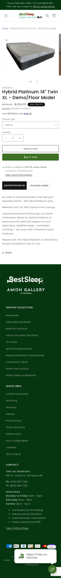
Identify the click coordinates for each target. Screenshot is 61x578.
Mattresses (12, 315)
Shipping (6, 108)
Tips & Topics (13, 454)
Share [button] (8, 252)
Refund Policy (13, 434)
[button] (6, 15)
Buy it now (30, 157)
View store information (18, 175)
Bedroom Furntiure (16, 328)
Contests (11, 447)
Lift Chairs (11, 341)
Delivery (10, 414)
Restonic (7, 207)
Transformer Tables (17, 362)
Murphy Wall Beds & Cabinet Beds (25, 355)
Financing (11, 400)
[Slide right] (37, 82)
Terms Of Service (15, 427)
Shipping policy (32, 564)
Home (5, 28)
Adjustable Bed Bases (18, 322)
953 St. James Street (44, 6)
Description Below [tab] (14, 185)
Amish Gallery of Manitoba (21, 375)
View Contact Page (17, 528)
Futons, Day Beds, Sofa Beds (22, 335)
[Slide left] (24, 82)
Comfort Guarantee (17, 393)
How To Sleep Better (17, 440)
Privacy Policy (13, 420)
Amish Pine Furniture (17, 368)
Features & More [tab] (39, 186)
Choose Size (8, 119)
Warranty (11, 407)
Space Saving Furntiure (19, 348)
